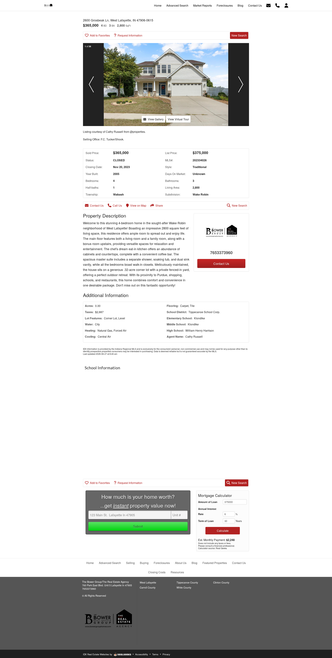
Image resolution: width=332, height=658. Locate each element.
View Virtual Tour (178, 119)
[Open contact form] (268, 5)
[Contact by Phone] (277, 5)
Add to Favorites (100, 35)
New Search (239, 35)
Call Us (117, 205)
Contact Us (97, 205)
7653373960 (221, 252)
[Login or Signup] (286, 5)
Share (159, 205)
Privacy (166, 654)
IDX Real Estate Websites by (98, 654)
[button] (91, 84)
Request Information (130, 35)
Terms (155, 654)
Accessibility (141, 654)
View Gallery (156, 119)
